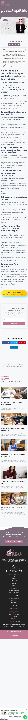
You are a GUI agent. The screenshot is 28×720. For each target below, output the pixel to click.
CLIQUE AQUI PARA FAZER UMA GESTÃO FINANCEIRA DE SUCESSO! (14, 293)
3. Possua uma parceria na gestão (10, 62)
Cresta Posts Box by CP (4, 719)
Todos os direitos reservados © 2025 (14, 631)
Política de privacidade (14, 635)
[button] (26, 3)
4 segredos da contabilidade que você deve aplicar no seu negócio (14, 52)
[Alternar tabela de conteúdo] (24, 49)
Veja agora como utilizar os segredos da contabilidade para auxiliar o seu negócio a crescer (14, 55)
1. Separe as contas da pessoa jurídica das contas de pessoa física (13, 59)
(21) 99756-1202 (14, 571)
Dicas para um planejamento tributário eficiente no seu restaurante (16, 713)
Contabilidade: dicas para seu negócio (11, 57)
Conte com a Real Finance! (9, 66)
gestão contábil (17, 250)
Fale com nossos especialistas (14, 568)
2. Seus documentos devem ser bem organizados (14, 61)
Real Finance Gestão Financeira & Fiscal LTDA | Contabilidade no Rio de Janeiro (14, 633)
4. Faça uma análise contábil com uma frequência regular (14, 64)
